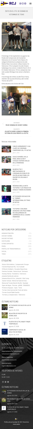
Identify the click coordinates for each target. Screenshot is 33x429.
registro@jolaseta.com (9, 366)
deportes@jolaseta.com (9, 360)
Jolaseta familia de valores (10, 276)
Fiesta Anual (17, 271)
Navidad (25, 283)
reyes (16, 288)
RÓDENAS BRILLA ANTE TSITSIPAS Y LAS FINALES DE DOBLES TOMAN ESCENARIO (22, 188)
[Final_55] (16, 100)
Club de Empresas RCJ (9, 267)
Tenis (20, 288)
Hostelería (15, 274)
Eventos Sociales (7, 271)
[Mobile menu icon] (30, 3)
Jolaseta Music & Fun (8, 278)
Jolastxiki (19, 278)
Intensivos (23, 274)
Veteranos (22, 295)
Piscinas (14, 285)
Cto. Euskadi (20, 267)
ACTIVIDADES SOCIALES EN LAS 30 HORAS (20, 306)
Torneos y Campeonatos (10, 295)
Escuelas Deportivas (20, 269)
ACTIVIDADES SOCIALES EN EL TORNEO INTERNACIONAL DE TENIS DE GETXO (21, 199)
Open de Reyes (6, 285)
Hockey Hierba (6, 274)
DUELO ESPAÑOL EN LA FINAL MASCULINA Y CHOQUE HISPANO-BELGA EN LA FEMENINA (21, 160)
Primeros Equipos (7, 288)
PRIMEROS (26, 285)
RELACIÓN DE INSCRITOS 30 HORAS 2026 (18, 315)
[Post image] (6, 149)
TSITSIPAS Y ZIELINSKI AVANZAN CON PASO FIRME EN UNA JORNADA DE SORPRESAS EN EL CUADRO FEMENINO (22, 213)
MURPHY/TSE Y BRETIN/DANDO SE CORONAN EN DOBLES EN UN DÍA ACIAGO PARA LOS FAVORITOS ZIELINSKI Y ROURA (21, 174)
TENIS (4, 24)
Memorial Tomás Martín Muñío (12, 283)
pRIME (20, 285)
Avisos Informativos (8, 264)
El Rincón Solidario (8, 269)
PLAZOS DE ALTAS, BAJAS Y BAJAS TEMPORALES (19, 323)
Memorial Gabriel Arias (19, 281)
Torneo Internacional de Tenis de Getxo (14, 290)
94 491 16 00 (6, 377)
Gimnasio (25, 271)
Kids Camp (25, 278)
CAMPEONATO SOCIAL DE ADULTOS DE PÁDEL (17, 331)
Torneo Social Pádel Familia (10, 292)
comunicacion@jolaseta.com (10, 354)
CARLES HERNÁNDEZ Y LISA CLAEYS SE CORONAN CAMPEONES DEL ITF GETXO (22, 148)
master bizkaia (6, 281)
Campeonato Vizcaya (22, 264)
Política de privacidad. (11, 422)
